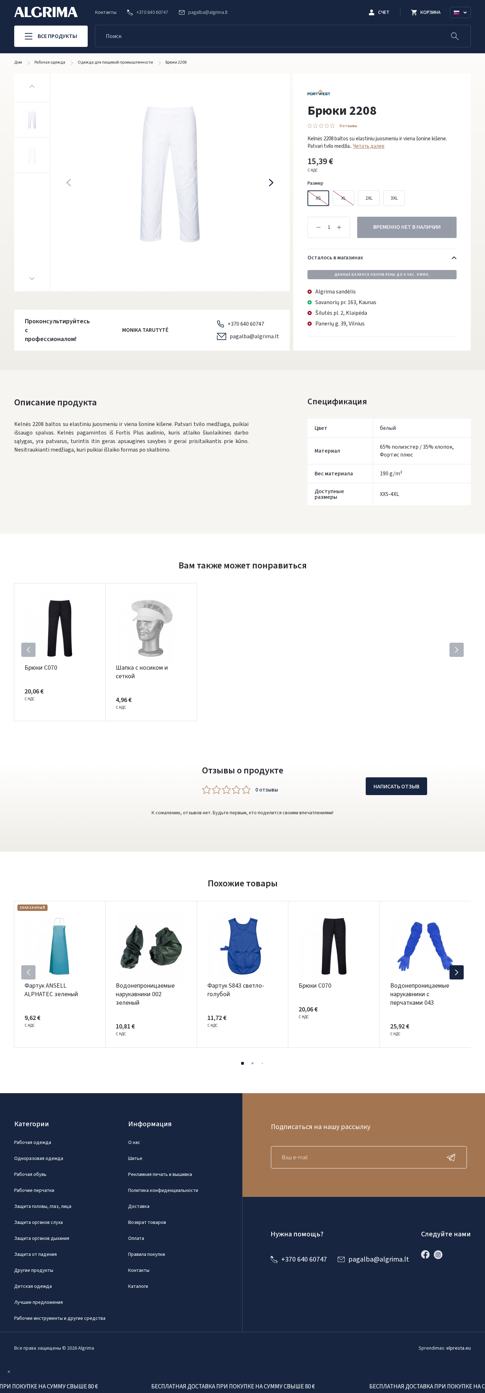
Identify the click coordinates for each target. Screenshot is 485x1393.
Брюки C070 (40, 667)
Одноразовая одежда (38, 1158)
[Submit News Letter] (452, 1157)
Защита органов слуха (38, 1222)
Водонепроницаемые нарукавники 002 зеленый (145, 994)
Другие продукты (33, 1270)
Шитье (135, 1158)
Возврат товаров (147, 1222)
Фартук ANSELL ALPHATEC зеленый (51, 990)
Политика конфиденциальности (163, 1190)
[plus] (339, 227)
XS (318, 198)
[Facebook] (427, 1254)
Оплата (136, 1238)
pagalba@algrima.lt (254, 336)
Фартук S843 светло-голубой (235, 990)
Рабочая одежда (32, 1142)
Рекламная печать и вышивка (160, 1174)
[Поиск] (454, 36)
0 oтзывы (348, 126)
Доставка (138, 1206)
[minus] (318, 227)
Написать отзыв (396, 786)
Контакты (105, 12)
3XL (394, 198)
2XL (368, 198)
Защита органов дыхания (41, 1238)
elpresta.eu (458, 1348)
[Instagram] (440, 1254)
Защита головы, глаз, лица (42, 1206)
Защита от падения (35, 1254)
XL (343, 198)
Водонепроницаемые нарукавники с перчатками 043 (419, 994)
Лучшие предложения (38, 1302)
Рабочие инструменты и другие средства (59, 1318)
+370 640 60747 (246, 324)
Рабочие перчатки (34, 1190)
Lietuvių (463, 21)
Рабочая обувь (30, 1174)
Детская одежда (33, 1286)
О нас (134, 1142)
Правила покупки (146, 1254)
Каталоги (138, 1286)
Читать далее (369, 146)
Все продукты (57, 36)
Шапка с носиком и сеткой (142, 672)
